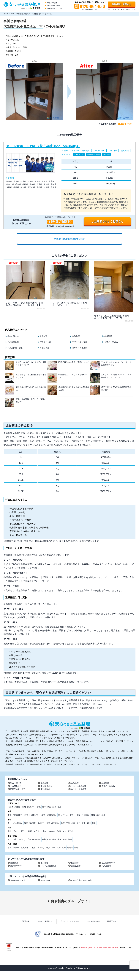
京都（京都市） (49, 831)
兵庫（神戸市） (34, 831)
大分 (59, 847)
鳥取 (9, 839)
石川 (89, 823)
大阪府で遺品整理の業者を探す (69, 239)
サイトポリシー (93, 921)
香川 (59, 839)
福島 (59, 807)
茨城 (93, 815)
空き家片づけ (16, 866)
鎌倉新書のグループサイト (71, 901)
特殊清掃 (108, 336)
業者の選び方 (13, 336)
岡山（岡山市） (19, 839)
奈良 (64, 831)
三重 (68, 823)
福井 (94, 823)
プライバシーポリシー (69, 921)
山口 (49, 839)
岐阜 (63, 823)
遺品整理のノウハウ (54, 8)
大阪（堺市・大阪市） (17, 831)
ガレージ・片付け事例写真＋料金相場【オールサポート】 (68, 304)
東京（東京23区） (15, 815)
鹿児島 (70, 847)
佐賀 (48, 847)
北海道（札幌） (14, 807)
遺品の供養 (45, 880)
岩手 (44, 807)
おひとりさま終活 (79, 348)
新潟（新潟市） (53, 823)
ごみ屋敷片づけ (108, 863)
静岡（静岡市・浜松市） (34, 823)
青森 (39, 807)
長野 (78, 823)
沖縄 (76, 847)
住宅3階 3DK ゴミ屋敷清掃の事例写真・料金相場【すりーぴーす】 (111, 316)
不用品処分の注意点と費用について (73, 362)
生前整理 (76, 336)
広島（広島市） (34, 839)
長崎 (53, 847)
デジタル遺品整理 (79, 342)
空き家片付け (45, 342)
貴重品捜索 (75, 866)
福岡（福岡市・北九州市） (19, 847)
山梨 (73, 823)
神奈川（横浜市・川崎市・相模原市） (40, 815)
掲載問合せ (112, 921)
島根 (44, 839)
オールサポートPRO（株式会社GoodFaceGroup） (69, 185)
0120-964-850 (60, 221)
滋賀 (59, 831)
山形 (54, 807)
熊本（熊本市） (38, 847)
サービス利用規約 (45, 921)
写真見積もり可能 (17, 880)
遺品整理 (43, 336)
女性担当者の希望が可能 (81, 880)
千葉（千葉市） (83, 815)
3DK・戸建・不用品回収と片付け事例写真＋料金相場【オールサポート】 (24, 304)
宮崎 (64, 847)
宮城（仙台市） (29, 807)
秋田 (49, 807)
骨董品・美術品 (111, 342)
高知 (70, 839)
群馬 (103, 815)
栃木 (98, 815)
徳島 (54, 839)
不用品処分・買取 (15, 348)
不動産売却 (44, 348)
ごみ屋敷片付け (14, 342)
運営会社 (26, 921)
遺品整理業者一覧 (53, 5)
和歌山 (70, 831)
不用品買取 (106, 866)
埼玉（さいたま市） (66, 815)
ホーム (6, 14)
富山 (84, 823)
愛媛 (65, 839)
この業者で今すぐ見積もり (107, 221)
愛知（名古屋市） (15, 823)
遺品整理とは (52, 3)
